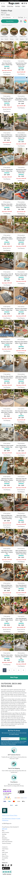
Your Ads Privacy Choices (8, 818)
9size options (7, 616)
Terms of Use (5, 815)
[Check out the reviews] (7, 872)
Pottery (23, 6)
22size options (6, 513)
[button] (26, 32)
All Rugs (3, 6)
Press (3, 859)
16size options (6, 96)
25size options (6, 476)
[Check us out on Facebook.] (3, 865)
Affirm (3, 836)
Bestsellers (4, 838)
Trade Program (5, 839)
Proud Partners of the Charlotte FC (10, 827)
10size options (21, 96)
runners (12, 39)
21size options (7, 132)
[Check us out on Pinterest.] (11, 865)
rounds (6, 39)
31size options (6, 272)
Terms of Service (12, 744)
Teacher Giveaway (6, 843)
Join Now (23, 738)
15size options (6, 306)
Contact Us (4, 847)
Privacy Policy (4, 744)
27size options (6, 167)
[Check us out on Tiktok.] (8, 865)
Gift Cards (4, 828)
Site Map (4, 834)
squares (22, 39)
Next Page (14, 677)
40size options (21, 339)
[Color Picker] (25, 21)
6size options (21, 408)
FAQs (3, 850)
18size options (6, 443)
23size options (21, 272)
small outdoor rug (15, 706)
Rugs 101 (4, 854)
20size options (21, 132)
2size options (21, 61)
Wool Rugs (17, 6)
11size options (21, 167)
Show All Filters (9, 21)
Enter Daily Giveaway (7, 841)
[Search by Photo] (21, 21)
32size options (6, 61)
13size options (21, 513)
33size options (6, 548)
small (17, 39)
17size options (7, 374)
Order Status (5, 848)
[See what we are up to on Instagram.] (5, 865)
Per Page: (20, 17)
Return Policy (5, 856)
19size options (21, 202)
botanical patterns (5, 702)
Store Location (5, 832)
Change (8, 14)
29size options (6, 202)
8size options (21, 306)
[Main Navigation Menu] (1, 3)
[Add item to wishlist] (12, 42)
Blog (3, 830)
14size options (21, 583)
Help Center (5, 852)
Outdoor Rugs (10, 6)
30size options (21, 235)
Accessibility (5, 858)
